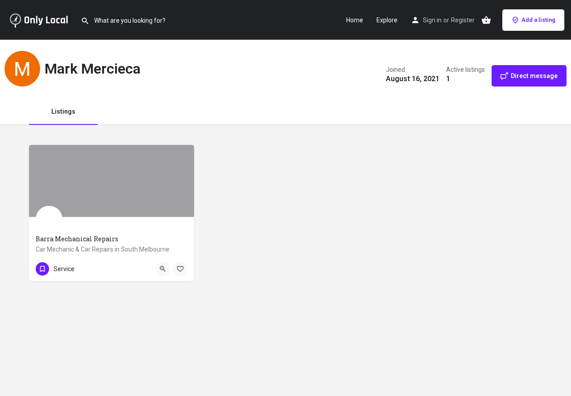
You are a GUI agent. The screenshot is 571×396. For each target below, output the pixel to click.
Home (354, 20)
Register (463, 20)
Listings (63, 111)
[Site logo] (40, 19)
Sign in (432, 20)
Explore (387, 20)
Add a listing (538, 19)
